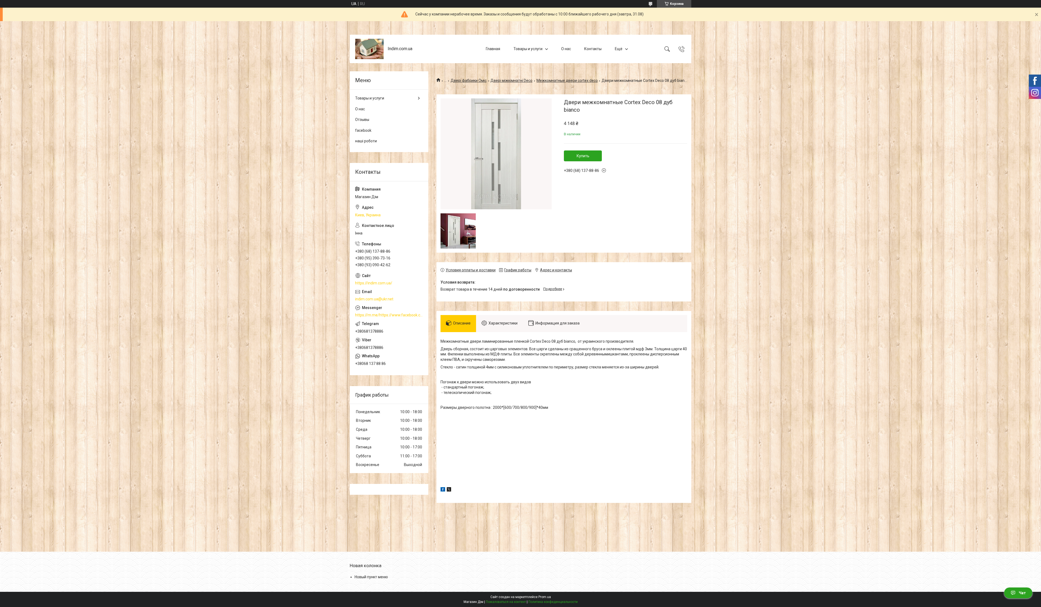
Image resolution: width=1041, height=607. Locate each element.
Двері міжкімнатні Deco (511, 80)
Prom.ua (544, 597)
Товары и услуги (527, 49)
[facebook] (443, 490)
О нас (566, 49)
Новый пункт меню (371, 577)
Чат (1022, 593)
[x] (449, 490)
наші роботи (366, 141)
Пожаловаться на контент (506, 602)
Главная (493, 49)
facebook (363, 130)
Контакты (593, 49)
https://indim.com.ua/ (373, 283)
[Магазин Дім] (369, 49)
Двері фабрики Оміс (469, 80)
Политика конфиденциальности (553, 602)
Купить (583, 156)
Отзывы (362, 119)
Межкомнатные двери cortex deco (567, 80)
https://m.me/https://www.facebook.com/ (389, 315)
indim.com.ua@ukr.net (374, 299)
